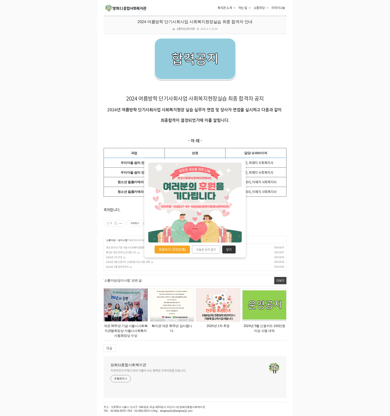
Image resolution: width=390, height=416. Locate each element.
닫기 (229, 250)
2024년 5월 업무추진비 (117, 267)
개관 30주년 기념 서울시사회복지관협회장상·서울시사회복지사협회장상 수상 (143, 247)
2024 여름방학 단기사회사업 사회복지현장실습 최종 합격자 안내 (195, 21)
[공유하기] (115, 223)
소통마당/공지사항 (186, 29)
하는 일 (243, 7)
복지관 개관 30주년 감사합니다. (121, 252)
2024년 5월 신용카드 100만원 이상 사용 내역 (128, 262)
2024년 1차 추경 (114, 257)
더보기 (280, 280)
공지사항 (122, 240)
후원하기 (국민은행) (172, 249)
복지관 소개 (225, 7)
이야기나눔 (278, 7)
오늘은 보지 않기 (206, 250)
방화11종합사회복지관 (128, 365)
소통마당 (259, 7)
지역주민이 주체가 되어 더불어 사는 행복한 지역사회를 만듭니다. (148, 370)
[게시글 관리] (120, 223)
